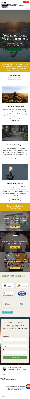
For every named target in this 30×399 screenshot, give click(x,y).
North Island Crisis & (14, 368)
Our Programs (15, 75)
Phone (5, 343)
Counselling (11, 369)
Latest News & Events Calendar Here (15, 207)
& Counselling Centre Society (16, 5)
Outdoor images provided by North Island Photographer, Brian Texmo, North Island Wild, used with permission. (15, 388)
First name (6, 336)
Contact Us (5, 377)
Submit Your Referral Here (9, 379)
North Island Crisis (13, 4)
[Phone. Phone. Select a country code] (6, 346)
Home (3, 374)
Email (5, 350)
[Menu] (26, 5)
